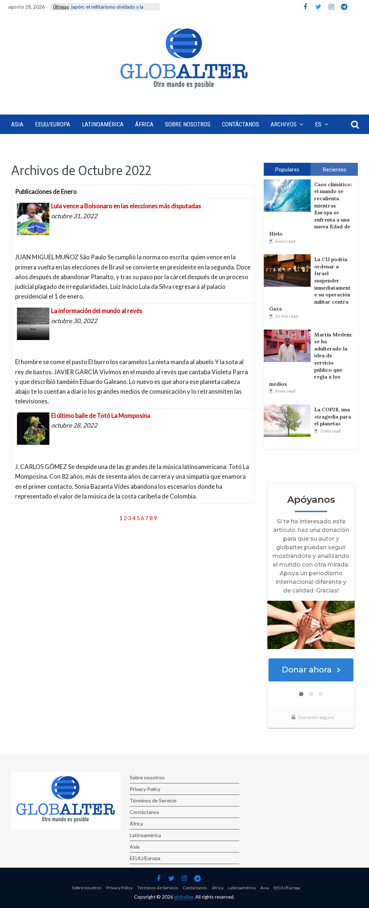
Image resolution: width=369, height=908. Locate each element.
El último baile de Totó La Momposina (100, 415)
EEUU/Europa (52, 124)
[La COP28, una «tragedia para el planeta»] (289, 420)
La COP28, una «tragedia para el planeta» (332, 416)
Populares (287, 169)
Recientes (334, 169)
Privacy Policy (145, 789)
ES (318, 124)
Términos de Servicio (153, 800)
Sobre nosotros (187, 124)
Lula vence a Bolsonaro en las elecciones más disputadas (126, 206)
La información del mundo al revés (96, 310)
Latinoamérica (103, 124)
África (144, 124)
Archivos (284, 124)
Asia (17, 124)
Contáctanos (240, 124)
